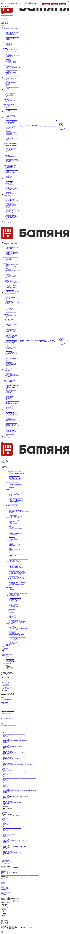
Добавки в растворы (5, 713)
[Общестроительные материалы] (11, 89)
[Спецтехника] (11, 154)
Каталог (8, 469)
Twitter (6, 680)
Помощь (8, 657)
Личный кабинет (4, 18)
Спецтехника (12, 589)
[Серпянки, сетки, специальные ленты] (11, 142)
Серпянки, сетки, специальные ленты (17, 581)
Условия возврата (5, 890)
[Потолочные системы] (11, 111)
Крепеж (10, 491)
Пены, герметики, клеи (14, 549)
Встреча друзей (4, 877)
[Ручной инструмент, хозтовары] (11, 117)
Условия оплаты (4, 887)
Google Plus (7, 688)
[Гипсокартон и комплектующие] (11, 27)
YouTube (7, 685)
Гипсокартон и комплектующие (16, 473)
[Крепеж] (11, 46)
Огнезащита (11, 543)
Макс (4, 915)
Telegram (7, 684)
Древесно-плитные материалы (16, 484)
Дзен (4, 908)
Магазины (3, 882)
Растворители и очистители (7, 718)
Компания (3, 878)
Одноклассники (8, 687)
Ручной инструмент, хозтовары (16, 563)
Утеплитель (11, 612)
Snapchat (5, 916)
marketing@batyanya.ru (7, 674)
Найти (2, 932)
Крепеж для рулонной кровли (7, 711)
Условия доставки (5, 888)
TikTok (4, 913)
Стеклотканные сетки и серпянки (8, 725)
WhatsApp (5, 906)
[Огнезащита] (11, 98)
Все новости (3, 870)
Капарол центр (12, 626)
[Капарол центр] (11, 194)
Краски (2, 715)
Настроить (54, 4)
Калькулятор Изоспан (6, 892)
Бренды (2, 895)
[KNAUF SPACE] (11, 221)
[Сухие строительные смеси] (11, 164)
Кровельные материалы (14, 507)
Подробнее (5, 736)
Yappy (4, 914)
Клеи (2, 723)
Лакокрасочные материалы (15, 520)
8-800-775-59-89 (4, 19)
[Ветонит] (11, 223)
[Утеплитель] (11, 178)
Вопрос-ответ (4, 894)
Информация (4, 884)
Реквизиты (3, 889)
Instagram (7, 682)
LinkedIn (5, 917)
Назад (7, 468)
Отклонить (62, 4)
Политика (3, 883)
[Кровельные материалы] (11, 64)
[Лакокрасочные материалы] (11, 77)
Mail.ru (6, 690)
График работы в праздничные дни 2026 (10, 872)
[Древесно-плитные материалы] (11, 40)
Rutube (4, 905)
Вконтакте (7, 679)
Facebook (7, 677)
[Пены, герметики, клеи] (11, 103)
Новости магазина (6, 866)
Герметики (3, 720)
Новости (3, 881)
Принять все (46, 4)
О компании (3, 879)
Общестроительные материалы (16, 533)
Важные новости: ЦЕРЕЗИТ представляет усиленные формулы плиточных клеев (20, 875)
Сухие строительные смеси (15, 598)
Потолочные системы (14, 557)
